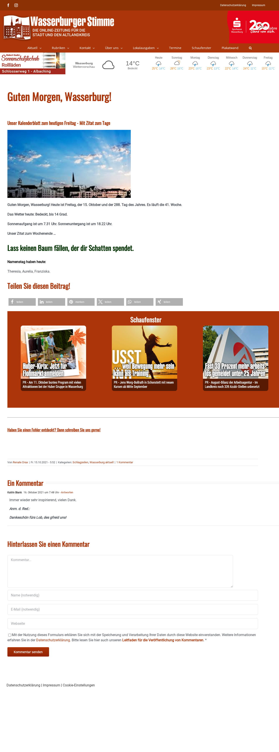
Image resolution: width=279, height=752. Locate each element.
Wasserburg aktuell (102, 462)
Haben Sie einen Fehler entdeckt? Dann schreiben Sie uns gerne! (53, 430)
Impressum (51, 685)
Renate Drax (20, 462)
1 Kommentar (124, 462)
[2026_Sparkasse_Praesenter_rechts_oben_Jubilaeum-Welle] (253, 12)
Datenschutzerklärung (23, 685)
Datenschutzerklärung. (53, 640)
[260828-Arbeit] (235, 328)
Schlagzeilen (80, 462)
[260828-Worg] (144, 328)
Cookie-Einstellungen (79, 685)
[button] (250, 48)
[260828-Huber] (53, 328)
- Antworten (66, 492)
